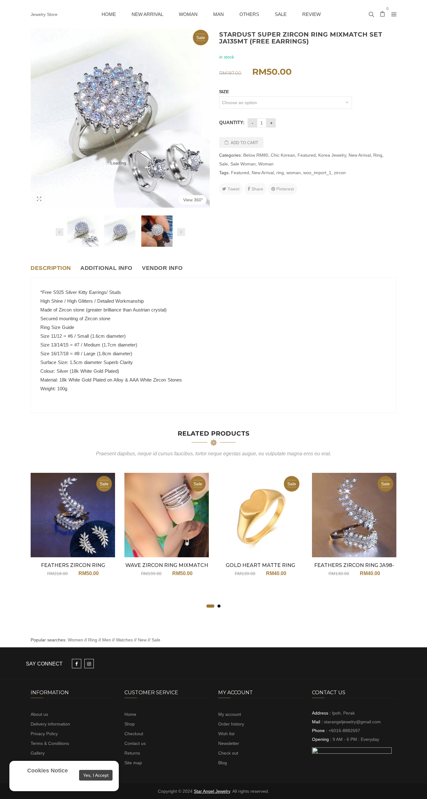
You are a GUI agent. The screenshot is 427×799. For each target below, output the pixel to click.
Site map (133, 762)
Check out (228, 753)
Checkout (133, 733)
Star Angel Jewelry (212, 791)
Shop (129, 723)
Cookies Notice (47, 770)
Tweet (232, 188)
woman (293, 172)
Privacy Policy (44, 733)
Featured (307, 155)
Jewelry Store (44, 14)
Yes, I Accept (95, 775)
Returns (132, 753)
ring (280, 172)
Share (256, 188)
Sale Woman (243, 163)
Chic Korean (283, 155)
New (142, 639)
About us (39, 714)
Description (51, 268)
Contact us (135, 743)
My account (229, 714)
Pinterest (284, 188)
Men (106, 639)
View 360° (193, 199)
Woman (266, 163)
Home (130, 714)
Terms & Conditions (50, 743)
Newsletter (228, 743)
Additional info (106, 268)
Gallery (38, 753)
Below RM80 (255, 155)
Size (224, 91)
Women (76, 639)
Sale (223, 163)
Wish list (226, 733)
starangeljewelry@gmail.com (352, 721)
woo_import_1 (317, 172)
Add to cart (244, 142)
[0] (382, 14)
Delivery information (50, 723)
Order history (231, 723)
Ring (377, 155)
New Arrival (360, 155)
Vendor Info (162, 268)
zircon (340, 172)
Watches (124, 639)
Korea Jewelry (332, 155)
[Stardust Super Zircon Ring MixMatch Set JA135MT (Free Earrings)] (82, 231)
